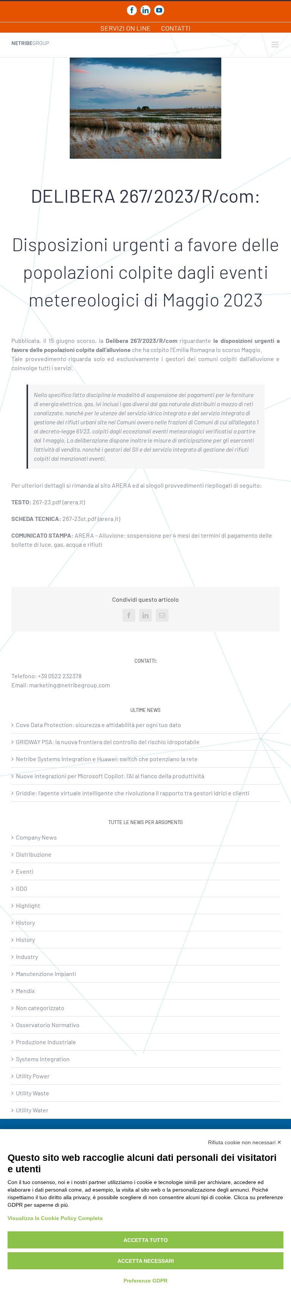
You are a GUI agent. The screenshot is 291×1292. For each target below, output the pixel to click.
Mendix (25, 990)
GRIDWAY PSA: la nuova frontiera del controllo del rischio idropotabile (108, 741)
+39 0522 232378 (59, 675)
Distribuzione (34, 854)
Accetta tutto (146, 1240)
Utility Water (32, 1110)
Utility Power (33, 1075)
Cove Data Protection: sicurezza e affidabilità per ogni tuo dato (98, 724)
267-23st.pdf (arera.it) (91, 518)
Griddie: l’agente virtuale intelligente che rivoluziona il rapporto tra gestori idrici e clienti (132, 792)
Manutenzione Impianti (46, 973)
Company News (36, 837)
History (25, 922)
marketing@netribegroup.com (69, 684)
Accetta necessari (145, 1261)
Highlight (28, 905)
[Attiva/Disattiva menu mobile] (276, 44)
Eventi (24, 871)
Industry (27, 956)
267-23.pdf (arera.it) (59, 501)
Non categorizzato (40, 1007)
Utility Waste (32, 1092)
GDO (21, 888)
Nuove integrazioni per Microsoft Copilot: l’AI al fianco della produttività (110, 775)
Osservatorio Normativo (48, 1024)
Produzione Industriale (46, 1041)
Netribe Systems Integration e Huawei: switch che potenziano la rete (107, 758)
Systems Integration (43, 1058)
